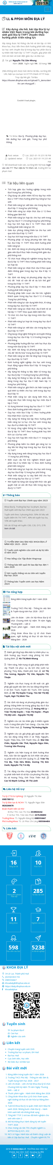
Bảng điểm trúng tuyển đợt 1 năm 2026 (29, 599)
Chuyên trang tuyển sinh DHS (21, 1049)
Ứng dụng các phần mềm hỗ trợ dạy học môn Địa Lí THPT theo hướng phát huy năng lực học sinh (29, 198)
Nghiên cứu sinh (18, 1036)
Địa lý (21, 136)
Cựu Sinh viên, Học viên (18, 1058)
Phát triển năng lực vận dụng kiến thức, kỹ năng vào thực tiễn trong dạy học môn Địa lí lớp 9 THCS (29, 399)
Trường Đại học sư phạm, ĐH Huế (23, 1052)
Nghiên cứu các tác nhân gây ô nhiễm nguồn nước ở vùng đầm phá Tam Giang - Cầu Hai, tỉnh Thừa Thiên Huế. (26, 724)
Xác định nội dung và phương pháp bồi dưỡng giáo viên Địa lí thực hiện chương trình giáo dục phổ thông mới (29, 252)
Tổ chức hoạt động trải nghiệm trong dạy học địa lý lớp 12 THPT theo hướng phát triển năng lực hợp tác (29, 261)
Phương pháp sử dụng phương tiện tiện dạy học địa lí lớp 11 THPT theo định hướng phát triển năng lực (29, 242)
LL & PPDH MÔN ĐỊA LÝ (25, 18)
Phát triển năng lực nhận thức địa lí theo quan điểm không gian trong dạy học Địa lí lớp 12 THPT (29, 271)
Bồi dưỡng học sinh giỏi (18, 139)
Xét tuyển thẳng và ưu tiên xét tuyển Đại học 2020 (24, 574)
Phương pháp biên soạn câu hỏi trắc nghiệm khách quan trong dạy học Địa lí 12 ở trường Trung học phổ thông (29, 296)
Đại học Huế (13, 1055)
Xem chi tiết (9, 528)
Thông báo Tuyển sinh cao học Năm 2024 (24, 582)
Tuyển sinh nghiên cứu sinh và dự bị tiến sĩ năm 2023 (26, 551)
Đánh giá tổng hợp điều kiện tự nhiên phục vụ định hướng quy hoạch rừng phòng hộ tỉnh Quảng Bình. (26, 655)
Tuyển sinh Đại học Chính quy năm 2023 (27, 500)
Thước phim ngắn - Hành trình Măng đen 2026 (29, 1093)
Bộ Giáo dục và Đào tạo (19, 1061)
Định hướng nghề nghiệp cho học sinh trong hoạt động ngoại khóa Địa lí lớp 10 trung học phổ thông (29, 365)
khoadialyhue (11, 989)
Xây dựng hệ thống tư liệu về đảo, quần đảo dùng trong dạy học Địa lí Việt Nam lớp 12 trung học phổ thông (29, 381)
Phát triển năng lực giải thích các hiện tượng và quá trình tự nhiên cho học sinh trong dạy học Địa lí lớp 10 (29, 390)
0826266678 (7, 805)
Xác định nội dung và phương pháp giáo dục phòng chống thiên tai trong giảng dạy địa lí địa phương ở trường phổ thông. (26, 708)
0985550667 (40, 818)
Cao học (14, 1033)
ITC (42, 1152)
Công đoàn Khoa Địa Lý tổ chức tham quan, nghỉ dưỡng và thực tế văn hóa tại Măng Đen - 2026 (31, 636)
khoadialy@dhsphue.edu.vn (17, 983)
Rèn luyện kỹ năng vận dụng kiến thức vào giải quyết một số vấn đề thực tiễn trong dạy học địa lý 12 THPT (29, 484)
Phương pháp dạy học (35, 136)
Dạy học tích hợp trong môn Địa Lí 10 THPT (28, 236)
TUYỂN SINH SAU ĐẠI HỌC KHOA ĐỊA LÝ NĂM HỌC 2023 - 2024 (25, 542)
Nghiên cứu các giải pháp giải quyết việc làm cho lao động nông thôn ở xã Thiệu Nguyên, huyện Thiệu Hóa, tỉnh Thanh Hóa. (26, 740)
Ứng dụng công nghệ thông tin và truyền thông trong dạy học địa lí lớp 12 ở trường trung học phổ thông (29, 337)
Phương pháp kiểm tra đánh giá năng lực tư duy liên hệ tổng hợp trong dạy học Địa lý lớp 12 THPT (29, 447)
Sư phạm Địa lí (17, 1030)
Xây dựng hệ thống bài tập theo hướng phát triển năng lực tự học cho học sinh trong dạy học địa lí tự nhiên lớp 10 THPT (29, 421)
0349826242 (36, 812)
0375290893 (40, 815)
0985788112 (7, 799)
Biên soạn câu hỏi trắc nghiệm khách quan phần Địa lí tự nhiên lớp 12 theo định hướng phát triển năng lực (29, 462)
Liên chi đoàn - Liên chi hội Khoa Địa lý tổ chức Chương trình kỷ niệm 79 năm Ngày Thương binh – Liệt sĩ (31, 620)
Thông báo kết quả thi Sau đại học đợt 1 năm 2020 (26, 565)
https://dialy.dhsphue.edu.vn (17, 986)
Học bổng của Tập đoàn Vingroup (24, 558)
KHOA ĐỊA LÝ (19, 1149)
